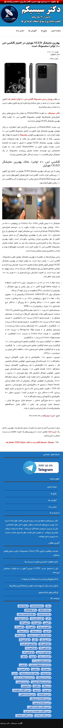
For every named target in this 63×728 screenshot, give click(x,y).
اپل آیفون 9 (24, 640)
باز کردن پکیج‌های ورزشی (39, 665)
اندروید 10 (43, 310)
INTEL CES (44, 610)
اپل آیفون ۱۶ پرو (43, 652)
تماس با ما (20, 31)
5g (48, 606)
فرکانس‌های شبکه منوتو (48, 593)
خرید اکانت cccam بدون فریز (37, 711)
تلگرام (36, 686)
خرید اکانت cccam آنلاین (39, 707)
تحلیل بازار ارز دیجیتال (29, 673)
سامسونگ (23, 135)
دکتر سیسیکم (54, 113)
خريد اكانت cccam (21, 690)
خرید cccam (44, 694)
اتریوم (47, 631)
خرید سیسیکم (49, 416)
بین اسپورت (23, 669)
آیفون (46, 623)
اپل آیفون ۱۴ (44, 648)
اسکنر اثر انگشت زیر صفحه (39, 636)
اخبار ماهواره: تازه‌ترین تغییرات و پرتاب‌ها (41, 562)
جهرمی (46, 690)
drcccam (23, 606)
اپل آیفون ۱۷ (28, 652)
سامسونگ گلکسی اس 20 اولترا (36, 442)
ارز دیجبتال (36, 631)
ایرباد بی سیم (44, 657)
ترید (14, 673)
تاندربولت (45, 673)
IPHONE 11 (30, 610)
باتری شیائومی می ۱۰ (41, 661)
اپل (34, 640)
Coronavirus (37, 606)
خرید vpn (52, 432)
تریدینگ (46, 686)
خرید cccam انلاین (27, 695)
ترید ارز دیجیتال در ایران (24, 678)
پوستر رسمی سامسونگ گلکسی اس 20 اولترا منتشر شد (29, 99)
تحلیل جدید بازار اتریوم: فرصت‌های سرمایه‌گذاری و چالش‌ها (34, 586)
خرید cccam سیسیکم (40, 699)
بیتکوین (35, 669)
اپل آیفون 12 (44, 644)
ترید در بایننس (22, 682)
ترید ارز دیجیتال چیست (40, 682)
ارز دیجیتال (23, 631)
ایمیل (32, 657)
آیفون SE (24, 623)
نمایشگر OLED (20, 442)
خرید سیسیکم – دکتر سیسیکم (11, 723)
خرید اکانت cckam (24, 716)
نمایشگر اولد (10, 442)
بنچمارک (46, 669)
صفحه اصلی (56, 31)
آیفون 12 (36, 623)
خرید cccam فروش (41, 703)
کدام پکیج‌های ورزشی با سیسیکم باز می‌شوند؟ (39, 579)
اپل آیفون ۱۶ (30, 648)
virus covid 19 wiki (26, 614)
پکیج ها (44, 31)
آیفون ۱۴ (30, 627)
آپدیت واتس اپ (36, 619)
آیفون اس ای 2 (43, 627)
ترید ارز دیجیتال (43, 678)
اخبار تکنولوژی (55, 54)
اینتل (23, 657)
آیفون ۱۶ (19, 627)
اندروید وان (45, 640)
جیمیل (36, 690)
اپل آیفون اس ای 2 (28, 644)
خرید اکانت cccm (42, 716)
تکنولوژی (25, 686)
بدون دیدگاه (54, 59)
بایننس (22, 665)
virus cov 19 (44, 614)
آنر (48, 619)
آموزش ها (32, 31)
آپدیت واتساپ (21, 619)
